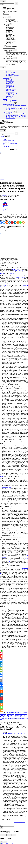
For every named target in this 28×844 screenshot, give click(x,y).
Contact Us (6, 9)
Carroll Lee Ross (20, 277)
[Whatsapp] (20, 222)
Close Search (4, 841)
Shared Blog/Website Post (12, 22)
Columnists (6, 24)
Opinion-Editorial (10, 20)
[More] (23, 222)
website (2, 573)
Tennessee (11, 716)
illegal (9, 561)
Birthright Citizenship (8, 50)
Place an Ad (6, 14)
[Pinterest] (12, 222)
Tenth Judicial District (10, 718)
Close (3, 1)
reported (2, 273)
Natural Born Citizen (8, 58)
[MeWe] (15, 222)
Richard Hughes (16, 269)
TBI (8, 716)
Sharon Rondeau (6, 195)
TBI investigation (6, 487)
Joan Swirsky (9, 43)
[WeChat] (14, 670)
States (2, 179)
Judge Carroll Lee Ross (18, 714)
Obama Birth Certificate (9, 48)
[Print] (14, 680)
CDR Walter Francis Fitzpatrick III (14, 712)
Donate (5, 12)
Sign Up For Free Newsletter (10, 11)
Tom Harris (9, 34)
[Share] (14, 683)
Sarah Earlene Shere (11, 41)
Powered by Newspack (19, 822)
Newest (8, 835)
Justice (11, 715)
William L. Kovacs (10, 35)
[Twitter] (4, 222)
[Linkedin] (9, 222)
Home (4, 7)
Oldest (13, 835)
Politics (5, 45)
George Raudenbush (18, 270)
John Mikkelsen (10, 37)
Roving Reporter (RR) (11, 39)
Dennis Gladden (10, 31)
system (26, 558)
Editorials (5, 17)
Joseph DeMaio (10, 27)
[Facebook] (1, 222)
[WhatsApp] (14, 651)
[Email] (14, 678)
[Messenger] (14, 661)
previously (11, 273)
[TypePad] (14, 668)
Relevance (3, 835)
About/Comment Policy (9, 8)
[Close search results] (1, 827)
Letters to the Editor (11, 19)
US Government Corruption (10, 46)
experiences (25, 568)
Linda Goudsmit (10, 32)
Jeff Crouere (9, 25)
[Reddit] (6, 222)
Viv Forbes (9, 30)
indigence (9, 714)
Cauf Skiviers (9, 42)
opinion (4, 285)
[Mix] (17, 222)
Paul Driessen (9, 28)
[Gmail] (14, 658)
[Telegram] (14, 665)
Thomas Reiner (10, 38)
